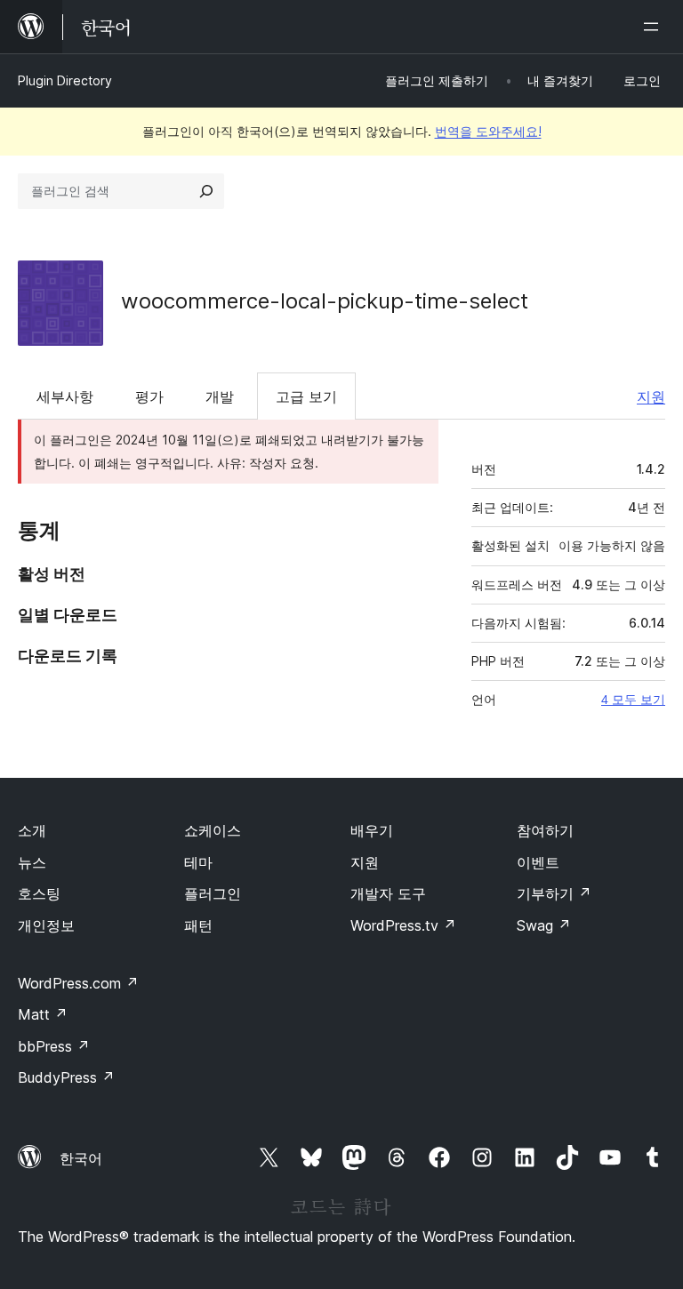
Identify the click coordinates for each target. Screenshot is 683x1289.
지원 (651, 396)
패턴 (198, 925)
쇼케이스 (212, 830)
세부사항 (64, 396)
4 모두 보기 (633, 700)
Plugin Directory (65, 80)
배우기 (371, 830)
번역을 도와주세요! (488, 131)
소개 (32, 830)
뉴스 (32, 862)
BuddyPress (66, 1077)
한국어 (81, 1158)
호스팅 (39, 893)
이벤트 (538, 862)
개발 (219, 396)
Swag (544, 925)
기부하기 (554, 893)
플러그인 (212, 893)
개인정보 (46, 925)
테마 (198, 862)
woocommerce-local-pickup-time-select (324, 301)
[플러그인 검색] (206, 191)
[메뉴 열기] (654, 26)
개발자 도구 (388, 893)
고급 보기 (306, 396)
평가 (149, 396)
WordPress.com (78, 983)
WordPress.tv (403, 925)
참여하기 (545, 830)
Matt (43, 1014)
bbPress (54, 1046)
